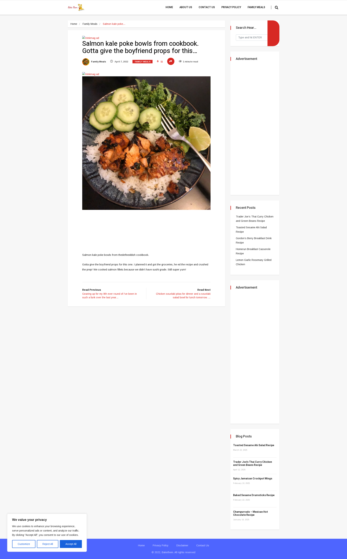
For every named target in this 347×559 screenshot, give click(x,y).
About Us (185, 7)
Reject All (47, 544)
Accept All (70, 544)
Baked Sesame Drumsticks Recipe (254, 495)
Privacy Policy (231, 7)
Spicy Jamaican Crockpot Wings (252, 478)
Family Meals (256, 7)
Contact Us (207, 7)
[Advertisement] (148, 222)
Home (169, 7)
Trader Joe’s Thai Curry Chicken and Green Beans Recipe (252, 463)
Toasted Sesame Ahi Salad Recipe (253, 445)
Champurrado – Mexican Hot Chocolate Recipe (250, 513)
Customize (24, 544)
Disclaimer (182, 545)
